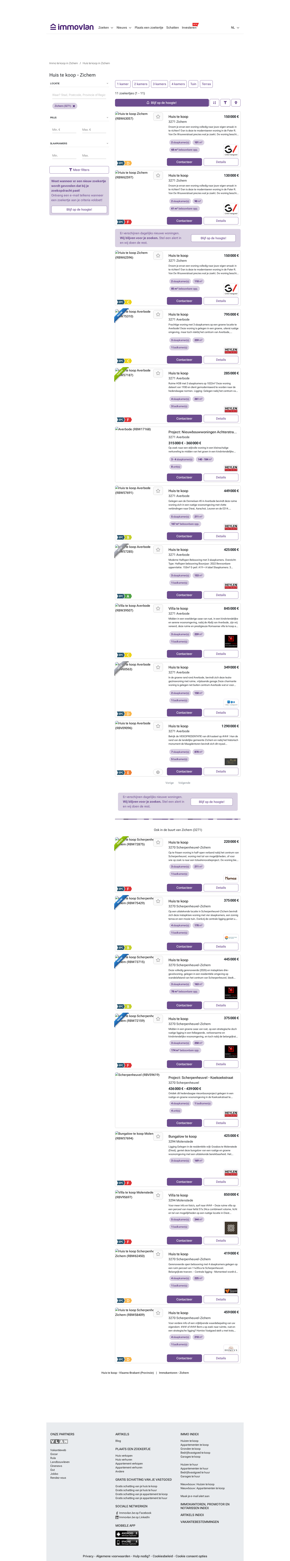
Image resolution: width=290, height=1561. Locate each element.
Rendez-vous (58, 1477)
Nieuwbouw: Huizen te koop (197, 1484)
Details (221, 162)
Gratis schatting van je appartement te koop (141, 1494)
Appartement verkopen (129, 1463)
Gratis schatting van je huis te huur (136, 1490)
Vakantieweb (58, 1450)
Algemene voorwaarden (113, 1556)
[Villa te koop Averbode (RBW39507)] (139, 631)
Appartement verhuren (128, 1467)
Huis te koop (178, 116)
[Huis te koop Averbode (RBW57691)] (139, 513)
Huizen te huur (189, 1464)
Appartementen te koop (195, 1444)
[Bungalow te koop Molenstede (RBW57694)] (139, 1159)
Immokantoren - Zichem (174, 1372)
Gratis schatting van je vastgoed (143, 1479)
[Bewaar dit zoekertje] (158, 117)
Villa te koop (178, 608)
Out (52, 1469)
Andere (119, 1471)
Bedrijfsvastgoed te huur (195, 1472)
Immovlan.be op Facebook (135, 1512)
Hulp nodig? (142, 1556)
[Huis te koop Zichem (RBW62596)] (139, 278)
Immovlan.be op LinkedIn (134, 1517)
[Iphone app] (127, 1542)
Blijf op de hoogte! (79, 209)
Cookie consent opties (191, 1556)
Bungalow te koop (182, 1136)
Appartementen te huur (194, 1468)
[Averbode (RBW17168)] (139, 454)
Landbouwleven (60, 1461)
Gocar (54, 1454)
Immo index (190, 1434)
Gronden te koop (191, 1448)
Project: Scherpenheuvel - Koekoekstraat (200, 1077)
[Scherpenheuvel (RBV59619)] (139, 1100)
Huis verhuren (123, 1459)
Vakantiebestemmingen (200, 1522)
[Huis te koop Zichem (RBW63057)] (139, 139)
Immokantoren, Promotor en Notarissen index (205, 1506)
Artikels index (192, 1515)
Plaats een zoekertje (149, 27)
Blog (118, 1440)
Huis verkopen (124, 1455)
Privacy (88, 1556)
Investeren (189, 27)
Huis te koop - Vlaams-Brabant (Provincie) (127, 1372)
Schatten (172, 27)
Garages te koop (190, 1456)
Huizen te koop (189, 1440)
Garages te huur (190, 1476)
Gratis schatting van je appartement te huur (141, 1498)
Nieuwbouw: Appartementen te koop (203, 1488)
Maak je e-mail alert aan (195, 1496)
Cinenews (56, 1465)
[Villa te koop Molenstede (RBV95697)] (139, 1217)
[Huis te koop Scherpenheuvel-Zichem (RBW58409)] (139, 1335)
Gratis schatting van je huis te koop (136, 1486)
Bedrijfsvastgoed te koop (195, 1452)
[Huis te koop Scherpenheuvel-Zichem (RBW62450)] (139, 1276)
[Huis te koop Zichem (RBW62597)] (139, 198)
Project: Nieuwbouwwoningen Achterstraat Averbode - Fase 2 (217, 432)
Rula (53, 1458)
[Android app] (127, 1534)
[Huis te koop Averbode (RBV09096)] (139, 748)
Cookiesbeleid (163, 1556)
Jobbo (54, 1473)
